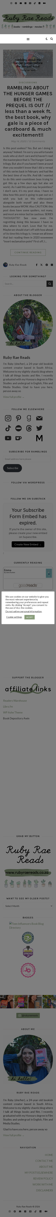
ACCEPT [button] (29, 617)
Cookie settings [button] (14, 617)
